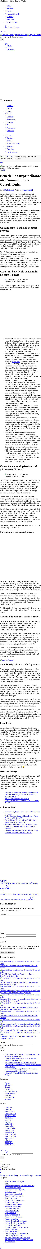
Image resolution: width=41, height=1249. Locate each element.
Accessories (11, 128)
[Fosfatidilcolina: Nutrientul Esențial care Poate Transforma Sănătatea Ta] (20, 971)
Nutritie (9, 11)
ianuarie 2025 (9, 1112)
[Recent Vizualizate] (6, 1152)
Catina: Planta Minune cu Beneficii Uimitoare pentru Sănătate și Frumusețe (21, 821)
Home (9, 6)
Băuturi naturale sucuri (13, 1188)
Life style (8, 1085)
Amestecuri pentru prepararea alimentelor (19, 1186)
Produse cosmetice (11, 1219)
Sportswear (11, 120)
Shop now (10, 131)
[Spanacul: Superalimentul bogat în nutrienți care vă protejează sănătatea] (20, 1033)
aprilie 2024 (9, 1124)
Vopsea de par (10, 1242)
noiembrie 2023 (10, 1134)
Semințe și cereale (11, 1229)
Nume (3, 933)
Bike (8, 125)
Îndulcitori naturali (11, 1202)
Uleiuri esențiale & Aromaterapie (16, 1233)
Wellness (10, 17)
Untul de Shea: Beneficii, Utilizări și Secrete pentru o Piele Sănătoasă (20, 1059)
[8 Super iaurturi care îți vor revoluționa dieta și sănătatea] (20, 1021)
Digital (9, 108)
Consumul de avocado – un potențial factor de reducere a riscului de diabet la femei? (21, 832)
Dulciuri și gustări (11, 1198)
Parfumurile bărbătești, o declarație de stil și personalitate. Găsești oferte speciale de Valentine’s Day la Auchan (23, 1065)
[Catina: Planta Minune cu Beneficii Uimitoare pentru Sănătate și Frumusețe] (20, 979)
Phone (9, 111)
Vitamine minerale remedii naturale (17, 1238)
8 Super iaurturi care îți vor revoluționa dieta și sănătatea (20, 1024)
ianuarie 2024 (9, 1130)
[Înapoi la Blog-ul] (1, 892)
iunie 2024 (8, 1120)
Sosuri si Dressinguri (12, 1231)
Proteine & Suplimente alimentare (17, 1227)
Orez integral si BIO (12, 1211)
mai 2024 (8, 1122)
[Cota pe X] (1, 881)
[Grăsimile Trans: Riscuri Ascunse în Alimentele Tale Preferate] (20, 1012)
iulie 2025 (8, 1107)
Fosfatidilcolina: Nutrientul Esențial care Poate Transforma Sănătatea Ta (21, 817)
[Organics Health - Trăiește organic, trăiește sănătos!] (20, 35)
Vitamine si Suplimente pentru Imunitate (19, 1240)
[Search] (2, 39)
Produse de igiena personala (15, 1223)
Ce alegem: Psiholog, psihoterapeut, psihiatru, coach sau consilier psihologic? (21, 1070)
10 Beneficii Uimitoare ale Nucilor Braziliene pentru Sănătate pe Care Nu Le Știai (19, 1008)
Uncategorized (10, 1097)
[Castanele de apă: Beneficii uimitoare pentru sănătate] (20, 1027)
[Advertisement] (20, 76)
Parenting (10, 19)
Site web (3, 942)
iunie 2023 (8, 1141)
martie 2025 (9, 1109)
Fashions (10, 106)
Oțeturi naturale (10, 1213)
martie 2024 (9, 1126)
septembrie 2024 (10, 1116)
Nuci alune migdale (12, 1209)
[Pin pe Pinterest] (4, 881)
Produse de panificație (12, 1225)
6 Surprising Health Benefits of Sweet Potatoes (21, 792)
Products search (5, 37)
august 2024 (9, 1118)
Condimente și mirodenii (13, 1194)
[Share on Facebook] (2, 881)
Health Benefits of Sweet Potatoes (17, 799)
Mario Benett (9, 190)
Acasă (2, 156)
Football (10, 122)
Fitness (7, 1083)
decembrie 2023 (10, 1132)
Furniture (10, 117)
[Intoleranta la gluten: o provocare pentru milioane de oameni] (20, 963)
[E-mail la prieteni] (6, 881)
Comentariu (5, 914)
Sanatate (10, 8)
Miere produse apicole (12, 1206)
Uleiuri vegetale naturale (13, 1236)
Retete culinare (12, 22)
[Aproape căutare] (2, 1162)
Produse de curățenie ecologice (16, 1221)
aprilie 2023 (9, 1143)
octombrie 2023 (10, 1136)
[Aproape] (1, 1041)
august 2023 (9, 1139)
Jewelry (9, 114)
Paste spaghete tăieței (12, 1215)
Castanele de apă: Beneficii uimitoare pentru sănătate (19, 1030)
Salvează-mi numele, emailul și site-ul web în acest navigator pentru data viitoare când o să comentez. (19, 947)
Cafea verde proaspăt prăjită (15, 1190)
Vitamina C (16, 362)
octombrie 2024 (10, 1114)
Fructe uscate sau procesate (14, 1200)
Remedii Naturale (13, 14)
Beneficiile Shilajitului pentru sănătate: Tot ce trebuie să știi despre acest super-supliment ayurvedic (21, 826)
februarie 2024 (10, 1128)
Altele (7, 1184)
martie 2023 (9, 1145)
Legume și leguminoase (13, 1204)
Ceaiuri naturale (10, 1192)
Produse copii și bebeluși (13, 1217)
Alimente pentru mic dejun (14, 1181)
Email (3, 938)
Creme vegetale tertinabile (14, 1196)
